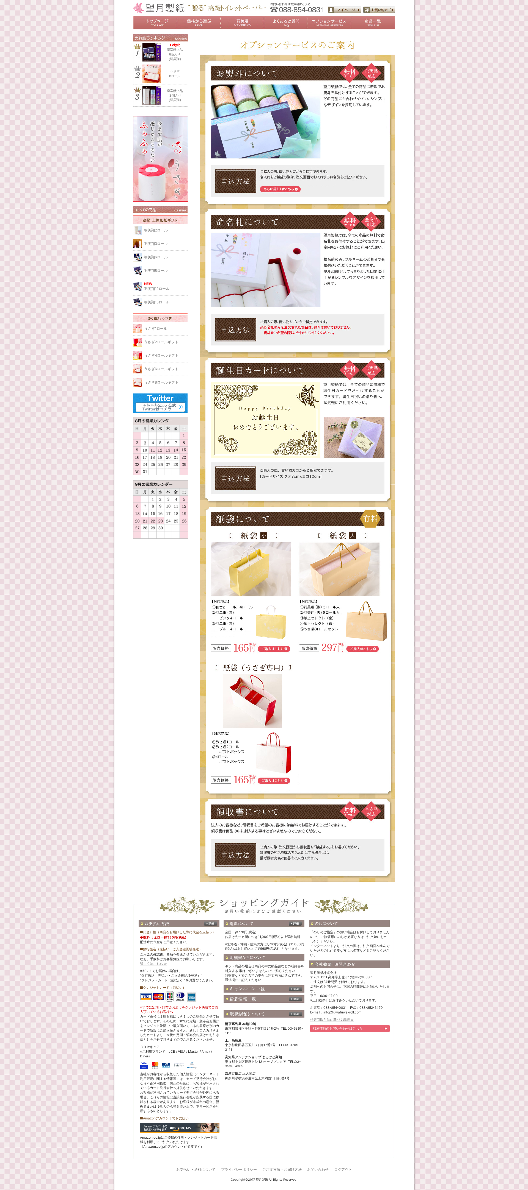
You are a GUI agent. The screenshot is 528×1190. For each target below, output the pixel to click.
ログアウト (343, 1169)
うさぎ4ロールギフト (161, 355)
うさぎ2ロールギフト (161, 342)
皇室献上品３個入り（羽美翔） (175, 95)
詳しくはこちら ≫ (153, 964)
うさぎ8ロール (174, 73)
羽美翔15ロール (156, 302)
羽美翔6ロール (156, 257)
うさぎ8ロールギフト (161, 382)
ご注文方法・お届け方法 (282, 1169)
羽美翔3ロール (156, 244)
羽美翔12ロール (156, 286)
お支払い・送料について (196, 1169)
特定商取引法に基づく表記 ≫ (332, 1020)
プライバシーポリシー (239, 1169)
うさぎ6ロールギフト (161, 369)
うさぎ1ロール (155, 328)
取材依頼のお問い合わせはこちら (337, 1028)
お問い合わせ (318, 1169)
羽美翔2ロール (156, 230)
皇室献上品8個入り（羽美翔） (175, 52)
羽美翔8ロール (156, 271)
